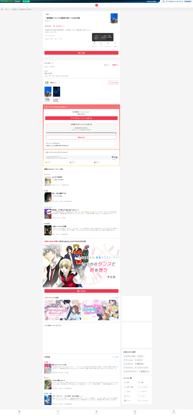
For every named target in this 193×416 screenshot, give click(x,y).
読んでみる (81, 291)
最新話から (115, 65)
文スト (140, 356)
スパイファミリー (130, 371)
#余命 (51, 241)
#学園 (55, 241)
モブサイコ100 (129, 356)
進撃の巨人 (139, 364)
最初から (106, 65)
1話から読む (81, 53)
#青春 (46, 241)
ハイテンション (50, 35)
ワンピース (128, 368)
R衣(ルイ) (48, 21)
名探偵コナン (144, 371)
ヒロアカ (138, 360)
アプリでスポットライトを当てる (81, 118)
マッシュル (128, 360)
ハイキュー (128, 364)
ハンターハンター (141, 368)
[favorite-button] (95, 44)
